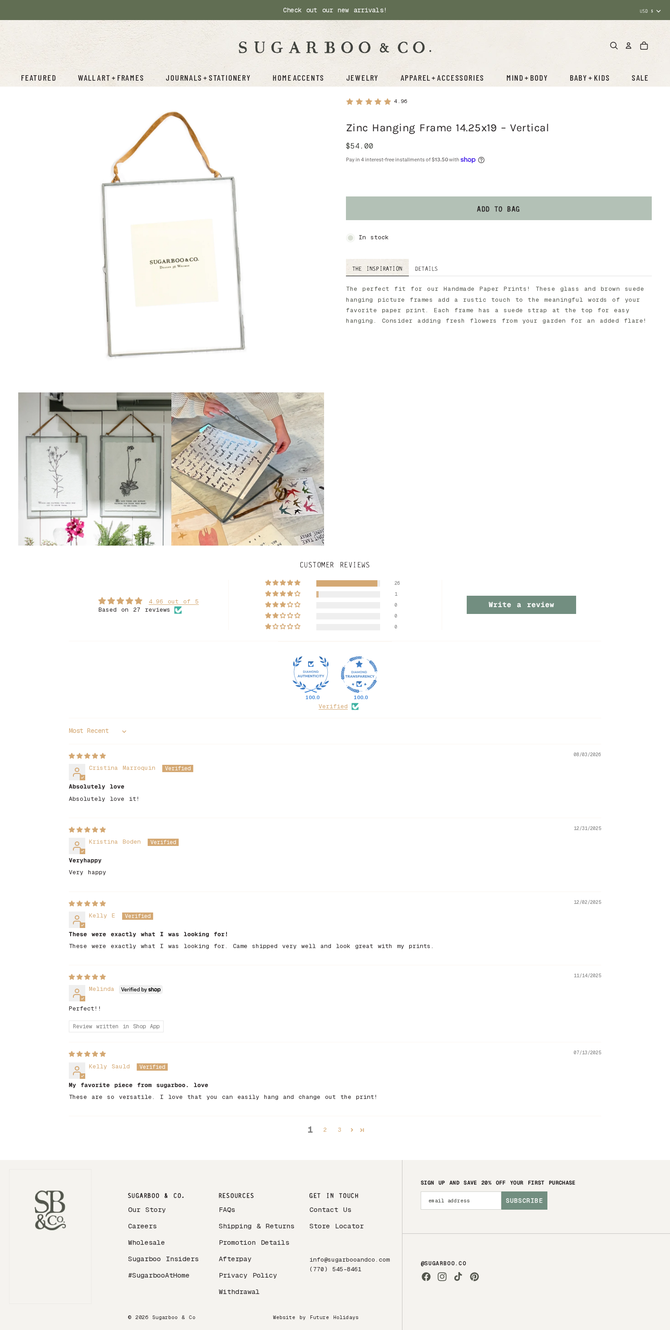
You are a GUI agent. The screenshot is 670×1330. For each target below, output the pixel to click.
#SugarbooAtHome (159, 1275)
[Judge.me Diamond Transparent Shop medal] (359, 674)
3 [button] (339, 1130)
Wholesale (146, 1242)
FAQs (227, 1209)
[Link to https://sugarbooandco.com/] (50, 1237)
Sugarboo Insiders (163, 1258)
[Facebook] (426, 1276)
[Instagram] (442, 1276)
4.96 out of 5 (174, 601)
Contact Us (330, 1209)
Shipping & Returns (256, 1226)
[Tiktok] (458, 1276)
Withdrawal (239, 1291)
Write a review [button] (521, 604)
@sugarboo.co (443, 1263)
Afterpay (235, 1258)
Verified (333, 706)
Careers (142, 1226)
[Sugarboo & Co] (335, 45)
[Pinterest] (474, 1276)
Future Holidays (334, 1317)
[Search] (614, 45)
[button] (283, 583)
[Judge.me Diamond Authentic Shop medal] (311, 674)
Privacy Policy (248, 1275)
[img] (87, 756)
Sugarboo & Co (174, 1317)
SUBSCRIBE (524, 1200)
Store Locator (336, 1226)
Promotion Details (254, 1242)
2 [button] (325, 1130)
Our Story (147, 1209)
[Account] (628, 45)
